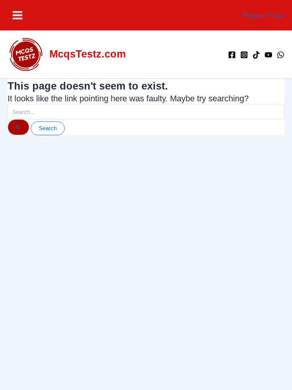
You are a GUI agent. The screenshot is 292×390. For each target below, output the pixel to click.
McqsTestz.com (87, 54)
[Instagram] (244, 55)
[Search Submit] (18, 127)
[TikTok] (256, 55)
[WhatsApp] (280, 55)
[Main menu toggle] (17, 15)
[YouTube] (268, 55)
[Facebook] (232, 55)
